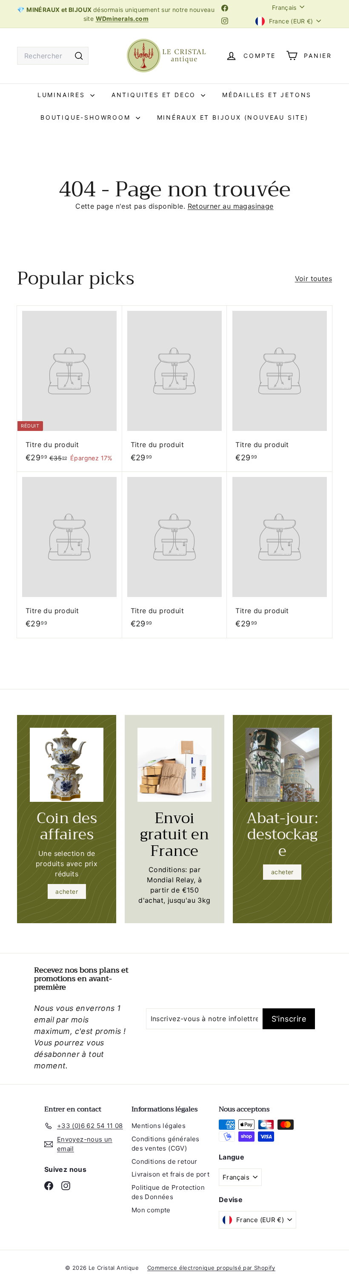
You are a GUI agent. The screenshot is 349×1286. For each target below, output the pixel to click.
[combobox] (53, 56)
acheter (66, 891)
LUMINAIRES (62, 94)
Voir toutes (313, 278)
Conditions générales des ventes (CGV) (166, 1144)
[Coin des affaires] (66, 764)
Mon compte (151, 1210)
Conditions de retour (164, 1161)
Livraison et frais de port (170, 1174)
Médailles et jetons (267, 94)
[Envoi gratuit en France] (174, 764)
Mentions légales (159, 1126)
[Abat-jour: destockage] (282, 764)
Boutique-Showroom (86, 117)
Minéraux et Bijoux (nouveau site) (233, 117)
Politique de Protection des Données (168, 1192)
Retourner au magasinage (231, 206)
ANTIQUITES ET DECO (155, 94)
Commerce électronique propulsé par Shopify (211, 1267)
